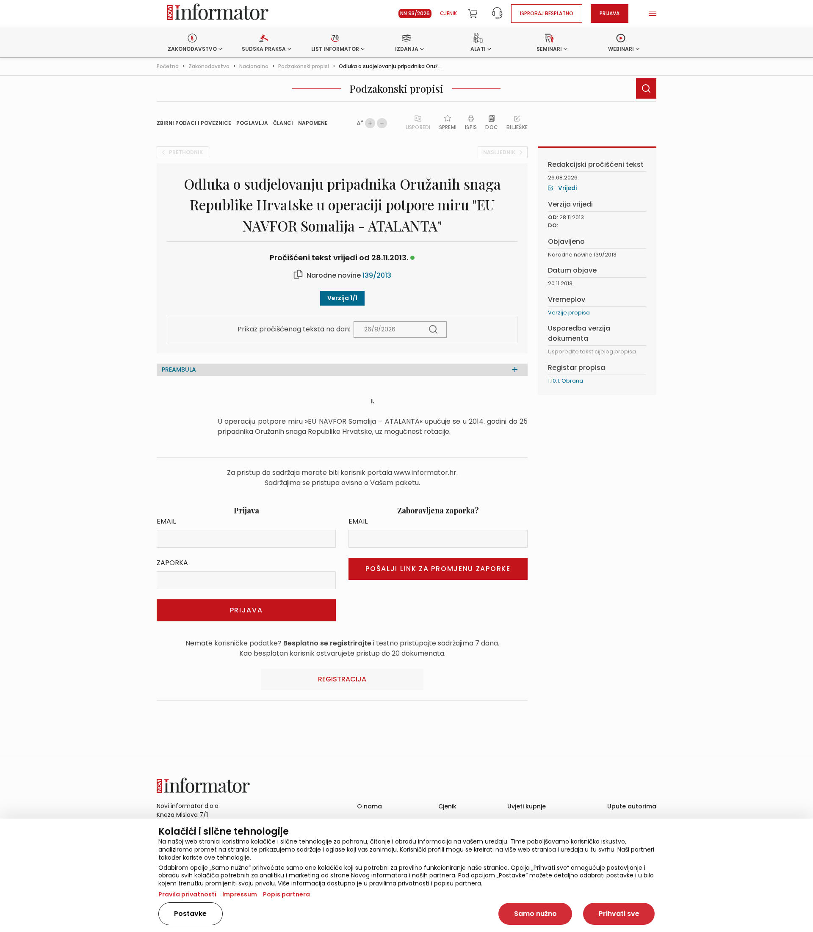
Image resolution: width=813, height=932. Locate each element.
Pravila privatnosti (187, 894)
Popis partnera (286, 894)
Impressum (239, 894)
